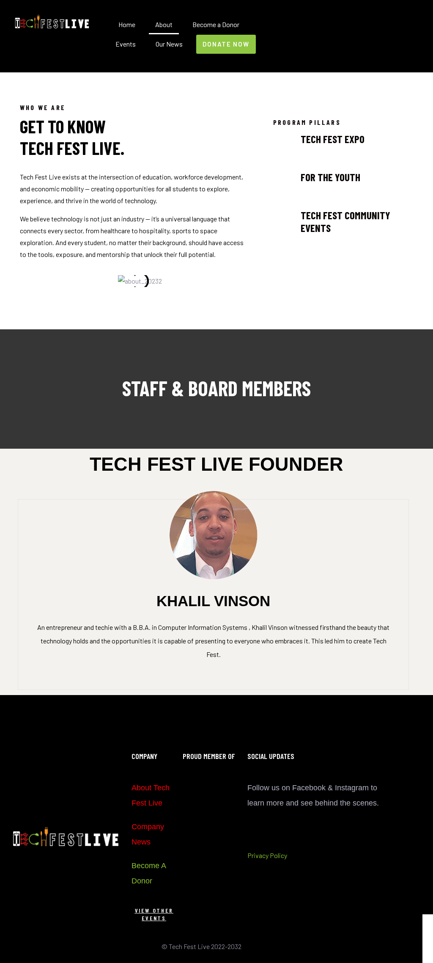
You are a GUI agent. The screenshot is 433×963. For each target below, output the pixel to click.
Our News (169, 44)
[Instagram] (374, 39)
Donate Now (226, 44)
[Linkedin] (374, 53)
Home (126, 24)
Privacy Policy (267, 855)
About (164, 24)
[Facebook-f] (374, 26)
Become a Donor (215, 24)
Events (125, 44)
